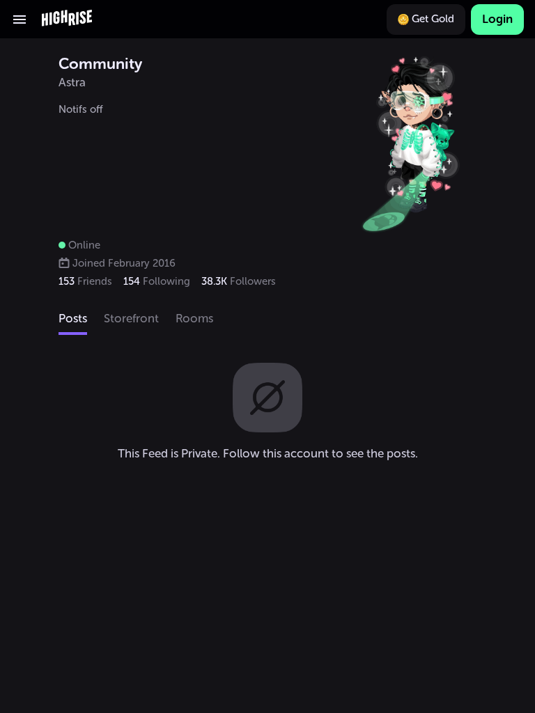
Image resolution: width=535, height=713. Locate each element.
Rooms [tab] (194, 318)
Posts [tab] (73, 318)
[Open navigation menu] (19, 19)
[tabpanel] (267, 411)
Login (497, 19)
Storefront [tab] (131, 318)
